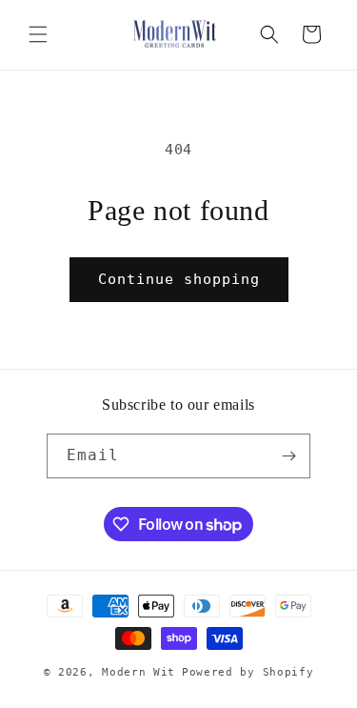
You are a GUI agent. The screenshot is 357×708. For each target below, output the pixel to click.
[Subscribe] (288, 456)
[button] (38, 34)
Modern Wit (138, 672)
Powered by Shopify (248, 672)
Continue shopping (179, 279)
